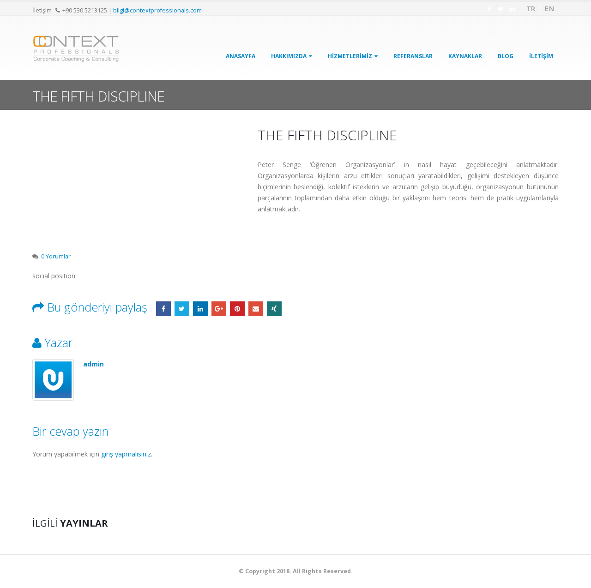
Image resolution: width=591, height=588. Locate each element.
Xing (274, 308)
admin (93, 364)
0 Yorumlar (56, 256)
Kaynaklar (465, 56)
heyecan (182, 308)
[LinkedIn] (512, 8)
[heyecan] (501, 8)
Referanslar (413, 56)
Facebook (163, 308)
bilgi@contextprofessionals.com (157, 10)
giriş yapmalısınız (126, 454)
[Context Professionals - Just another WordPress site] (76, 49)
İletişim (541, 56)
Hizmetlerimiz (350, 56)
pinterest (237, 308)
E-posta (255, 308)
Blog (505, 56)
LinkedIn (200, 308)
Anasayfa (240, 56)
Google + (218, 308)
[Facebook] (489, 8)
